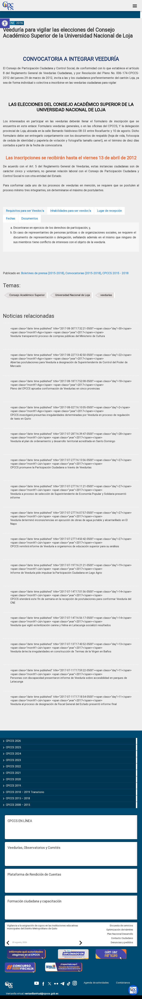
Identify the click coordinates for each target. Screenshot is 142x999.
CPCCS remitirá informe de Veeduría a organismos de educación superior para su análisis (64, 546)
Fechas (10, 218)
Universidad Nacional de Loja (72, 295)
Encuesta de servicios (121, 925)
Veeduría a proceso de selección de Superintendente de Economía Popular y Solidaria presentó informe (68, 495)
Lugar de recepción (109, 210)
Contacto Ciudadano (122, 938)
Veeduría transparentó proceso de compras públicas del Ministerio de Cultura (57, 336)
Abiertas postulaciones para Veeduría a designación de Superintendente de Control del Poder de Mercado (69, 364)
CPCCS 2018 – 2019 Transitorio (25, 792)
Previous (7, 942)
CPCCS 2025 (13, 747)
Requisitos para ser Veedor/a (25, 210)
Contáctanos (123, 982)
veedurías (106, 295)
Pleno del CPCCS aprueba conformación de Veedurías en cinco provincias (55, 388)
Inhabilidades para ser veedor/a (70, 210)
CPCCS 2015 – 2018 (18, 798)
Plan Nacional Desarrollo (120, 933)
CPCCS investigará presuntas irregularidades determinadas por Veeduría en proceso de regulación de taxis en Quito (70, 416)
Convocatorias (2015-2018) (83, 273)
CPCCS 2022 (13, 766)
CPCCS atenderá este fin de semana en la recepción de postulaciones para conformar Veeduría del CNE (70, 601)
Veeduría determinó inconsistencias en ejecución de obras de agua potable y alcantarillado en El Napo (69, 522)
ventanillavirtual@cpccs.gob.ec (41, 993)
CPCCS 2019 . (14, 785)
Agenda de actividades (96, 982)
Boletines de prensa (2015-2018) (42, 273)
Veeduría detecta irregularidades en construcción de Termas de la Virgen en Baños (60, 651)
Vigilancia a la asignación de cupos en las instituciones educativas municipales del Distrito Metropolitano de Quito (42, 927)
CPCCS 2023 (13, 760)
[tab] (25, 211)
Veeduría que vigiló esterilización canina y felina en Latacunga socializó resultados (60, 625)
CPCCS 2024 (13, 753)
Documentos (29, 218)
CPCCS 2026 (13, 741)
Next (80, 942)
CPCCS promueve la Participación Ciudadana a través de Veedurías (51, 467)
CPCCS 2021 (13, 773)
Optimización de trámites (119, 929)
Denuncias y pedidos (122, 942)
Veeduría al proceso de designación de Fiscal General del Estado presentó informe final (63, 704)
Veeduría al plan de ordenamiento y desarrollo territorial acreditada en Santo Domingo (62, 441)
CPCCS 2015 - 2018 (115, 273)
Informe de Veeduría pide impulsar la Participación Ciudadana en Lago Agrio (56, 572)
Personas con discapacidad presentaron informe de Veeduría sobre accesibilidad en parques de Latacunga (68, 679)
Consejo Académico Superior (27, 295)
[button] (5, 23)
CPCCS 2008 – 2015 (18, 804)
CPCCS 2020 (13, 779)
